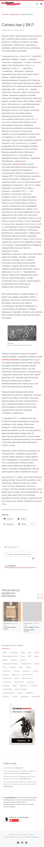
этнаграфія (36, 696)
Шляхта (6, 674)
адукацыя (15, 674)
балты (16, 678)
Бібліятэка (14, 834)
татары (15, 696)
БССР (36, 652)
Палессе (16, 164)
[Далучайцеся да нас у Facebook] (22, 842)
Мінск (21, 667)
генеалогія (7, 682)
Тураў (35, 671)
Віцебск (14, 660)
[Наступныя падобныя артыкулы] (40, 596)
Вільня (5, 660)
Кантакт (31, 834)
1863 (5, 652)
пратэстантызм (21, 689)
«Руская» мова (9, 627)
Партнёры (23, 834)
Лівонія (37, 663)
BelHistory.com (16, 837)
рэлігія (20, 693)
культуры (6, 685)
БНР (30, 652)
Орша (28, 667)
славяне (6, 696)
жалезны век (19, 682)
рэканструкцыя (8, 693)
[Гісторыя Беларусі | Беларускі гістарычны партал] (11, 3)
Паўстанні (7, 671)
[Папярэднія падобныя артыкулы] (34, 596)
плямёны (34, 685)
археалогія (7, 678)
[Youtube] (18, 842)
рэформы (29, 693)
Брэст (23, 656)
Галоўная (5, 14)
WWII (23, 652)
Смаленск (26, 671)
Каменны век (26, 663)
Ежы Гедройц (7, 768)
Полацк (16, 671)
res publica (14, 652)
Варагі (36, 656)
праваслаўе (7, 689)
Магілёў (13, 667)
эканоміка (25, 696)
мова (15, 685)
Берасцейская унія (10, 656)
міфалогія (24, 685)
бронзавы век (27, 678)
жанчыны (30, 682)
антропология (27, 674)
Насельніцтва (14, 14)
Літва (5, 667)
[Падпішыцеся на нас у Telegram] (26, 842)
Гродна (23, 660)
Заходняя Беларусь (10, 663)
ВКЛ (29, 656)
